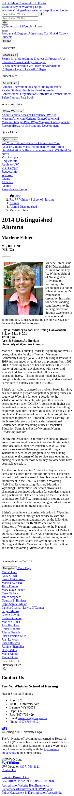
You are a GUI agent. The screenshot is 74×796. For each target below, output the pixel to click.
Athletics (27, 10)
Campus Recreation (14, 86)
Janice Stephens (11, 597)
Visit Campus (10, 157)
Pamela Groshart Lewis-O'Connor (23, 607)
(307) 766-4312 (28, 721)
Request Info (10, 161)
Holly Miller (9, 650)
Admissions (36, 33)
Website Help (26, 785)
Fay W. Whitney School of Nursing (31, 199)
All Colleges (38, 69)
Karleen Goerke (12, 618)
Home (17, 196)
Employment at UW (30, 789)
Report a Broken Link (15, 777)
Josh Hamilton (11, 625)
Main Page (24, 568)
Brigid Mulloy (10, 611)
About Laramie (11, 115)
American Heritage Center (28, 118)
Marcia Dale (9, 572)
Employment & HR (42, 146)
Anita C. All (9, 575)
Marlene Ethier (11, 621)
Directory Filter (11, 665)
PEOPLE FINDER (42, 780)
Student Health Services (26, 90)
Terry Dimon (10, 586)
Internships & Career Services (33, 65)
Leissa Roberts (11, 628)
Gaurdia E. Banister (14, 600)
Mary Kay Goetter (13, 589)
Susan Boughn (11, 643)
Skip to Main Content (15, 3)
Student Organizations (23, 94)
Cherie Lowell (11, 614)
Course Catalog (22, 62)
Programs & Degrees (15, 33)
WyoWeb (7, 10)
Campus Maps (21, 146)
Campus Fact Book (21, 97)
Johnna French (11, 632)
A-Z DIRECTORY (14, 780)
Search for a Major (13, 58)
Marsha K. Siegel (12, 582)
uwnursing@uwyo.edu (32, 718)
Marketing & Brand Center (25, 150)
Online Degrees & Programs (42, 58)
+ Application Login (55, 10)
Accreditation (10, 785)
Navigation (9, 568)
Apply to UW (10, 164)
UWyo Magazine (40, 122)
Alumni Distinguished (23, 206)
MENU (7, 40)
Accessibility (54, 792)
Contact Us (9, 770)
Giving (17, 10)
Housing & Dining (37, 86)
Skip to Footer (37, 3)
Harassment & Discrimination (27, 792)
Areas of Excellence (33, 115)
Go (5, 22)
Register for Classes (35, 143)
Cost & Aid (51, 33)
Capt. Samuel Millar (14, 604)
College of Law (21, 69)
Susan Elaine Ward (13, 579)
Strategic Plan (21, 122)
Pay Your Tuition (12, 143)
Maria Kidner (10, 653)
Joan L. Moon (10, 639)
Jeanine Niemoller (13, 646)
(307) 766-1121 (30, 766)
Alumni (37, 10)
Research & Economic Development (36, 125)
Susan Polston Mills (14, 636)
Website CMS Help (54, 150)
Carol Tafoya (10, 593)
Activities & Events (49, 94)
